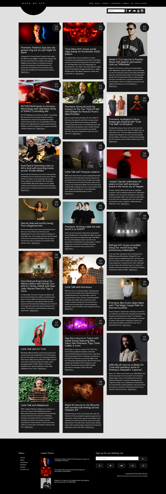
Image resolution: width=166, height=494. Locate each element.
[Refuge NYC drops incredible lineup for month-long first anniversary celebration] (127, 227)
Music (97, 3)
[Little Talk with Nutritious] (83, 270)
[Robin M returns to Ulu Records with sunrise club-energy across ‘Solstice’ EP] (83, 390)
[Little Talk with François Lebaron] (83, 154)
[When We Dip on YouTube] (138, 10)
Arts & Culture (141, 3)
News (91, 3)
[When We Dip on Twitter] (130, 10)
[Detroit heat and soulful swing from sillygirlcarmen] (39, 209)
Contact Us (24, 469)
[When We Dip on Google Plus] (143, 465)
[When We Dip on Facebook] (126, 10)
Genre (125, 3)
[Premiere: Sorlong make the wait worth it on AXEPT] (83, 212)
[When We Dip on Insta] (142, 10)
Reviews (23, 465)
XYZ (132, 3)
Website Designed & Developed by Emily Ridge (132, 476)
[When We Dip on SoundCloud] (134, 10)
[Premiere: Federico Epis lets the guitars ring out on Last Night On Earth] (39, 33)
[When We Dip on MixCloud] (132, 465)
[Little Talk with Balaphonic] (39, 389)
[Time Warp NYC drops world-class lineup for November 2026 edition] (83, 34)
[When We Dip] (33, 8)
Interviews (115, 3)
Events (106, 3)
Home (22, 458)
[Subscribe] (142, 459)
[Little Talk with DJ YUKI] (39, 332)
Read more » (25, 72)
